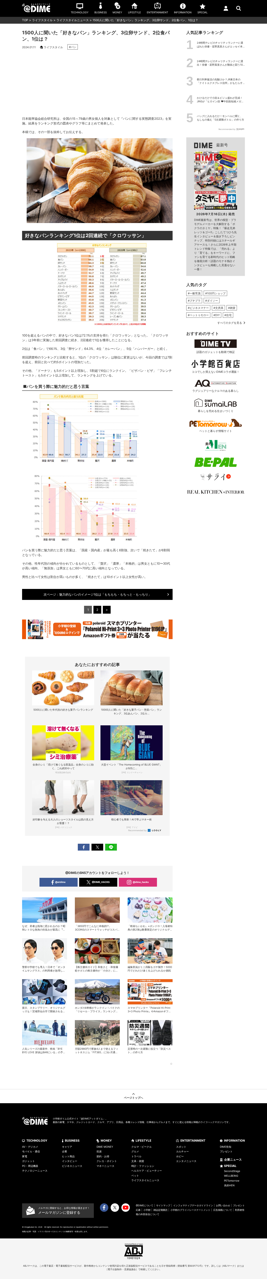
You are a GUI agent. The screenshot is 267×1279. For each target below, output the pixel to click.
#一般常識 (194, 293)
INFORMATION (234, 1140)
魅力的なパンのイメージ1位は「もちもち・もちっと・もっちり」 (97, 594)
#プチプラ (194, 300)
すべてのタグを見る (229, 322)
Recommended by (137, 830)
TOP (25, 20)
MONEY (106, 1140)
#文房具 (218, 307)
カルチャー (182, 1151)
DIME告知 (225, 1146)
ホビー (180, 1156)
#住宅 (228, 315)
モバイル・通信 (31, 1151)
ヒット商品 (68, 1156)
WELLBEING (231, 1175)
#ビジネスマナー (198, 307)
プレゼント (226, 1151)
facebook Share (84, 847)
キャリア (67, 1146)
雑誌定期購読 (160, 1209)
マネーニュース (105, 1165)
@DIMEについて (144, 1205)
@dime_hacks (141, 882)
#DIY (216, 315)
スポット (181, 1146)
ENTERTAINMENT (192, 1140)
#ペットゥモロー (198, 315)
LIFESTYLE (143, 1140)
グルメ (135, 1151)
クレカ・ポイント (107, 1161)
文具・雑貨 (137, 1161)
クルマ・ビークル (141, 1146)
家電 (24, 1156)
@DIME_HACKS (101, 882)
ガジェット (28, 1161)
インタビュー (69, 1161)
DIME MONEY (105, 1146)
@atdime (60, 882)
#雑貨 (231, 307)
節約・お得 (103, 1156)
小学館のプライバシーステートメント (190, 1209)
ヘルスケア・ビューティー (146, 1170)
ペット (135, 1175)
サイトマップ (163, 1205)
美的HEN (229, 1185)
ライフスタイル (42, 20)
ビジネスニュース (72, 1165)
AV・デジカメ (30, 1146)
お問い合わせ (223, 1205)
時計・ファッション (142, 1165)
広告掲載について (222, 1209)
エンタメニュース (186, 1161)
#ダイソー (211, 300)
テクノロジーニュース (34, 1170)
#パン (72, 47)
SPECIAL (230, 1166)
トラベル (136, 1156)
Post (97, 847)
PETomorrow (231, 1180)
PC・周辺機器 (30, 1165)
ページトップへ (133, 1097)
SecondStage (232, 1171)
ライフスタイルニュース (72, 20)
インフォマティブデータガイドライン (193, 1205)
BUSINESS (72, 1140)
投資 (99, 1151)
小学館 (147, 1209)
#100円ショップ (215, 293)
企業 (64, 1151)
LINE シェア (111, 847)
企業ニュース (233, 1159)
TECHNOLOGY (36, 1140)
